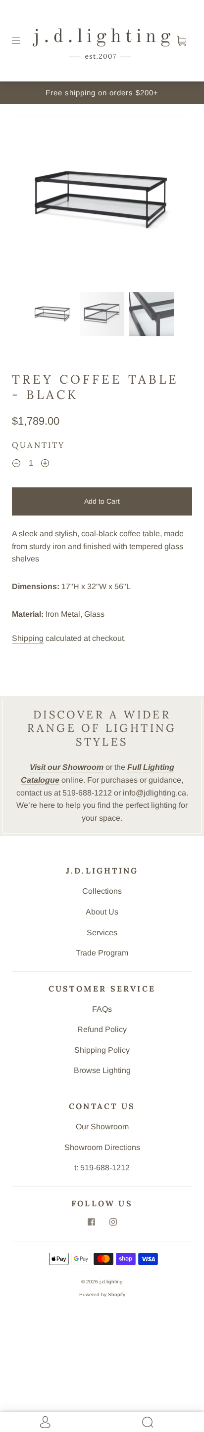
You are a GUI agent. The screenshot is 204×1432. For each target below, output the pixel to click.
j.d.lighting (111, 1281)
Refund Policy (102, 1029)
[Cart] (181, 41)
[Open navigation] (23, 41)
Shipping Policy (102, 1050)
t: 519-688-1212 (102, 1167)
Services (102, 932)
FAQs (102, 1009)
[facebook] (91, 1222)
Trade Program (102, 953)
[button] (34, 202)
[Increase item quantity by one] (45, 465)
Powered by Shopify (102, 1294)
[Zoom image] (102, 202)
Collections (102, 891)
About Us (102, 912)
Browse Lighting (102, 1070)
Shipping (28, 638)
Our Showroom (102, 1126)
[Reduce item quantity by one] (16, 465)
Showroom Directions (102, 1147)
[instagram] (113, 1222)
